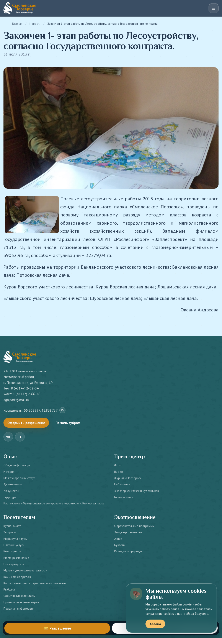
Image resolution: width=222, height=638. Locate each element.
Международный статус (19, 478)
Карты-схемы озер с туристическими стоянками (34, 583)
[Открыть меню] (214, 8)
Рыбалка (9, 589)
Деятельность (12, 484)
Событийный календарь (19, 596)
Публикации (122, 484)
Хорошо (155, 624)
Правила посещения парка (21, 602)
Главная (17, 24)
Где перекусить (13, 564)
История (8, 472)
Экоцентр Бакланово (128, 532)
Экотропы (9, 532)
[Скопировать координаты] (62, 410)
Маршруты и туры (15, 539)
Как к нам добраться (17, 577)
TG (20, 437)
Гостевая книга (123, 497)
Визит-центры (12, 551)
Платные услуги (13, 545)
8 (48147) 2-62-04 (25, 388)
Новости (34, 24)
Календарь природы (128, 551)
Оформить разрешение (26, 422)
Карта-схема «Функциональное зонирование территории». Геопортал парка (53, 503)
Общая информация (17, 465)
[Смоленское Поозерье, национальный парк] (19, 8)
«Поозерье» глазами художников (136, 491)
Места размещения (16, 558)
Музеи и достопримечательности (25, 570)
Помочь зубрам (68, 422)
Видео (118, 472)
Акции (118, 539)
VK (8, 437)
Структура (9, 497)
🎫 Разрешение (57, 628)
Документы (11, 491)
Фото (117, 465)
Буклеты (119, 545)
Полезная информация (18, 608)
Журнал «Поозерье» (128, 478)
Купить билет (12, 526)
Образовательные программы (134, 526)
